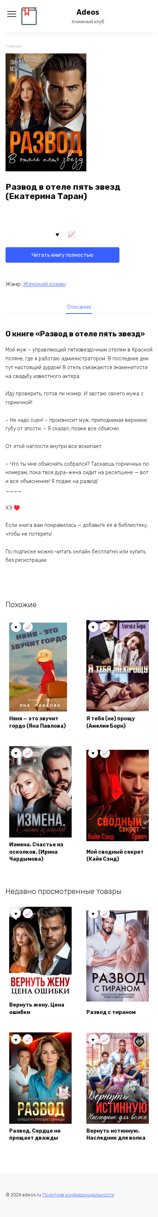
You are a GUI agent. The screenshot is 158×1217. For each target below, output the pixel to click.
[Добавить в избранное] (57, 234)
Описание (79, 307)
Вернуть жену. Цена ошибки (36, 1008)
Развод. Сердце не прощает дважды (35, 1134)
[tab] (79, 307)
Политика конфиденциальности (78, 1194)
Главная (14, 46)
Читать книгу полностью (62, 255)
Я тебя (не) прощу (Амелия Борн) (110, 722)
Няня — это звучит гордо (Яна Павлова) (37, 722)
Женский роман (44, 284)
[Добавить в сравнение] (71, 234)
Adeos (87, 12)
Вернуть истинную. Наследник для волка (116, 1134)
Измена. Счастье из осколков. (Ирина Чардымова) (36, 852)
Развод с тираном (111, 1012)
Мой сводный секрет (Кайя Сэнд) (115, 856)
